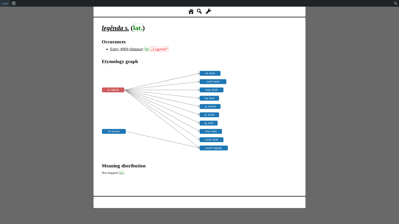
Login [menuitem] (5, 3)
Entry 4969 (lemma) (126, 49)
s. (115, 28)
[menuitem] (13, 3)
